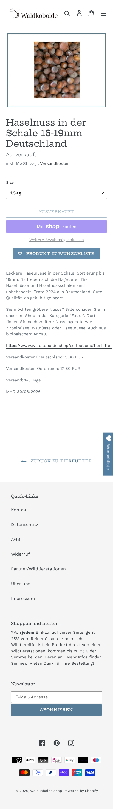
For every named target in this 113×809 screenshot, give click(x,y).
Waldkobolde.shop (46, 791)
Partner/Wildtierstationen (38, 569)
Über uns (20, 583)
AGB (15, 539)
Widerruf (20, 554)
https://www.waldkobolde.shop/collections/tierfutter (59, 345)
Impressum (23, 598)
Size (10, 182)
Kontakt (19, 509)
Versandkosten (55, 163)
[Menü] (103, 13)
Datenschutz (24, 524)
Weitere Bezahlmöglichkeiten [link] (56, 239)
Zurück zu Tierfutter (60, 461)
